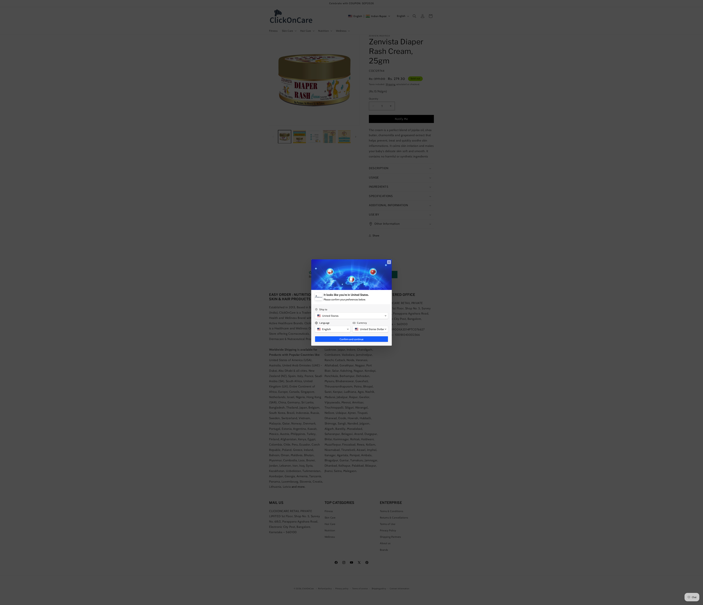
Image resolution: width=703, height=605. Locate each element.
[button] (351, 315)
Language (324, 322)
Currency (362, 322)
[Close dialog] (389, 262)
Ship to (323, 309)
